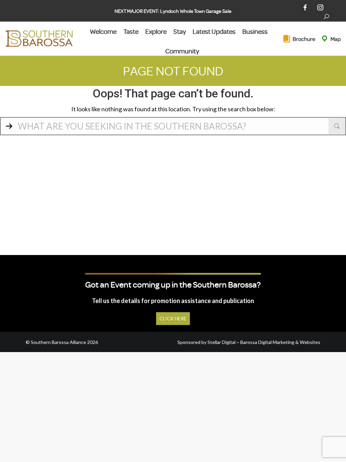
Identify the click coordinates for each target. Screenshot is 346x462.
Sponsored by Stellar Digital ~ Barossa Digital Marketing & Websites (248, 342)
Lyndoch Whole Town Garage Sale (195, 11)
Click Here (173, 318)
